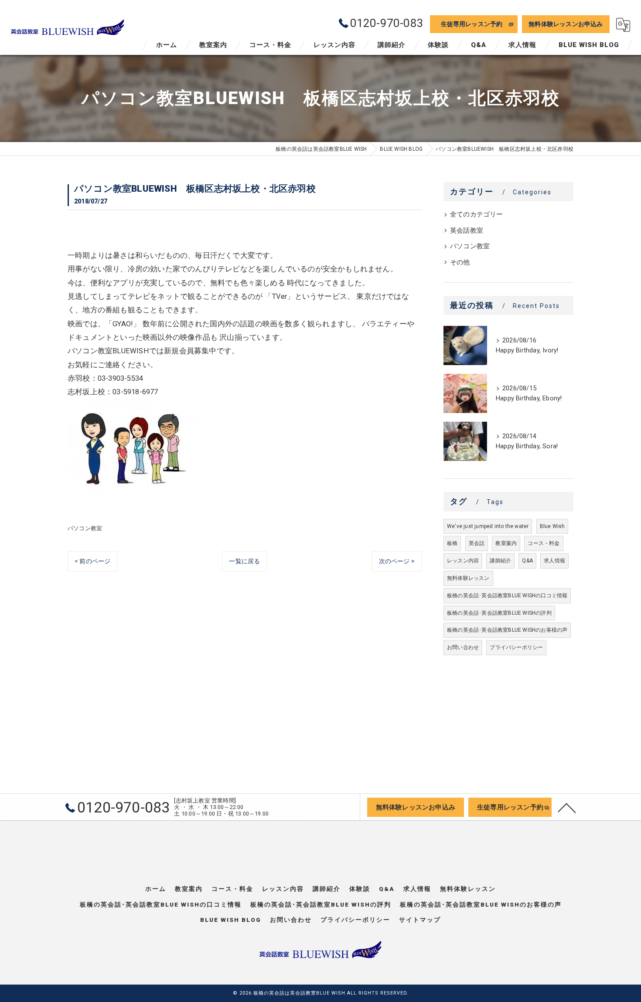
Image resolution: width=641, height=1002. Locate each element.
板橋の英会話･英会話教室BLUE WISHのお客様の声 (507, 630)
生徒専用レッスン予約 (472, 23)
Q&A (527, 561)
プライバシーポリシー (516, 647)
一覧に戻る (244, 561)
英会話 (477, 543)
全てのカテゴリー (476, 214)
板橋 (452, 543)
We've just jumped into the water (487, 526)
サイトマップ (420, 919)
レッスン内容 (463, 561)
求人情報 (554, 561)
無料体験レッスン (468, 578)
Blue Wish (552, 526)
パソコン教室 (85, 528)
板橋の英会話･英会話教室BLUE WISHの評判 (499, 613)
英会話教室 (466, 230)
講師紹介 (500, 561)
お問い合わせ (463, 647)
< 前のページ (92, 561)
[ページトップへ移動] (567, 807)
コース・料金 (543, 543)
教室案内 (506, 543)
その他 (460, 262)
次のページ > (397, 561)
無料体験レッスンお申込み (565, 23)
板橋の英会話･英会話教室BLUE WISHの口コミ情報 (507, 595)
